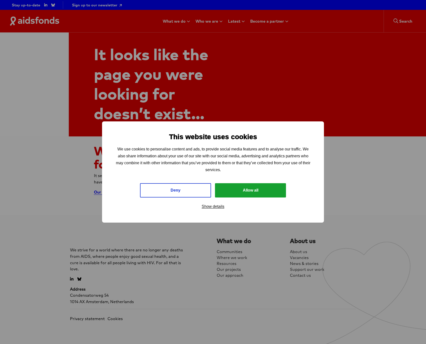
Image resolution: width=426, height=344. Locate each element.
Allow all (250, 190)
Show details (213, 206)
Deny (175, 190)
